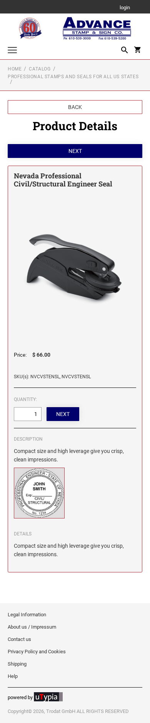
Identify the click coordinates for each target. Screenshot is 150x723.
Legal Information (27, 614)
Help (13, 676)
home (15, 69)
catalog (39, 69)
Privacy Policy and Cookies (37, 651)
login (125, 7)
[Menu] (12, 51)
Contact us (19, 639)
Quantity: (25, 399)
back (75, 107)
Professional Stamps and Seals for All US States (73, 76)
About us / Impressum (32, 627)
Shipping (17, 664)
